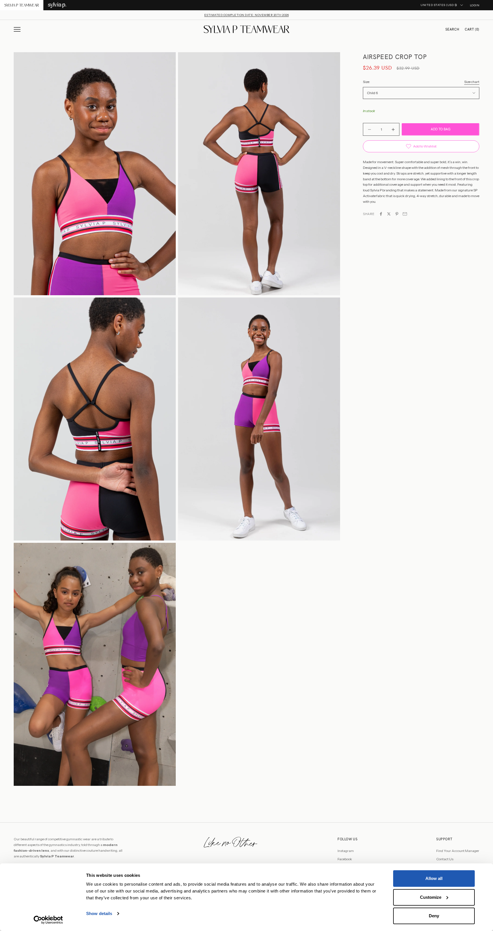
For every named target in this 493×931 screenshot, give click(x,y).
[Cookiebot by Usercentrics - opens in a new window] (48, 920)
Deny (434, 915)
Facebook (345, 859)
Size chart (471, 82)
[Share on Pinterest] (397, 214)
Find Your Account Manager (457, 851)
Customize (430, 897)
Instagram (346, 851)
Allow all (434, 878)
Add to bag (440, 129)
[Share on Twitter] (389, 214)
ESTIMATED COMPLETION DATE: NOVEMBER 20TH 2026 (246, 15)
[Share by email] (405, 214)
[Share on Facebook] (381, 214)
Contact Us (444, 859)
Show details (99, 913)
